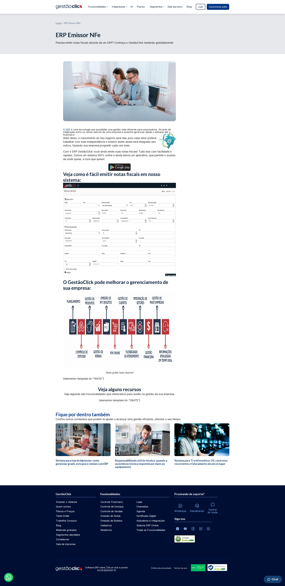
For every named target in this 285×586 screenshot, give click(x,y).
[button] (8, 577)
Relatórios (106, 530)
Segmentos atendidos (68, 534)
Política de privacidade (161, 568)
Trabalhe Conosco (66, 520)
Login (200, 6)
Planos (141, 6)
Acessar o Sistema (66, 501)
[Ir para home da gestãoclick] (69, 7)
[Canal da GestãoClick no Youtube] (185, 529)
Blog (189, 6)
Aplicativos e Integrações (150, 520)
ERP (68, 129)
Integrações (118, 6)
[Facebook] (193, 529)
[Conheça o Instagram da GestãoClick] (177, 529)
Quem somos (63, 506)
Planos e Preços (65, 511)
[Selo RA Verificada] (217, 568)
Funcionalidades (97, 6)
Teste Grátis (62, 515)
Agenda (140, 511)
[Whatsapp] (208, 529)
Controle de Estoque (112, 506)
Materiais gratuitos (66, 530)
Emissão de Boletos (111, 520)
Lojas (139, 501)
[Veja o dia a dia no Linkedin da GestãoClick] (201, 529)
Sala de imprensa (65, 544)
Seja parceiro (174, 6)
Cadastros (106, 525)
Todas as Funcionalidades (150, 530)
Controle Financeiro (111, 501)
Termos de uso (180, 568)
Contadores (62, 539)
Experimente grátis (218, 6)
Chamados (142, 506)
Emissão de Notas (110, 515)
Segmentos (156, 6)
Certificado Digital (146, 515)
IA (131, 6)
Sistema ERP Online (147, 525)
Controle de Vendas (111, 511)
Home (58, 23)
